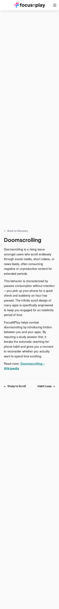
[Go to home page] (29, 5)
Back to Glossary (16, 230)
